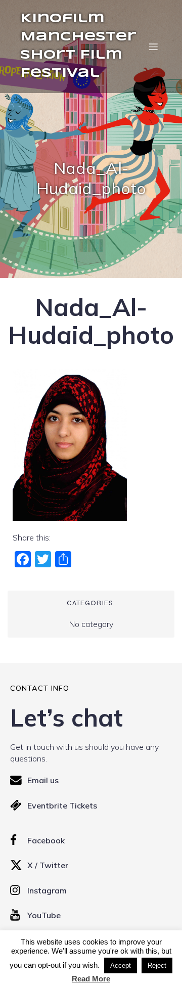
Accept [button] (120, 965)
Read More (91, 978)
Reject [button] (157, 965)
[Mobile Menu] (153, 46)
